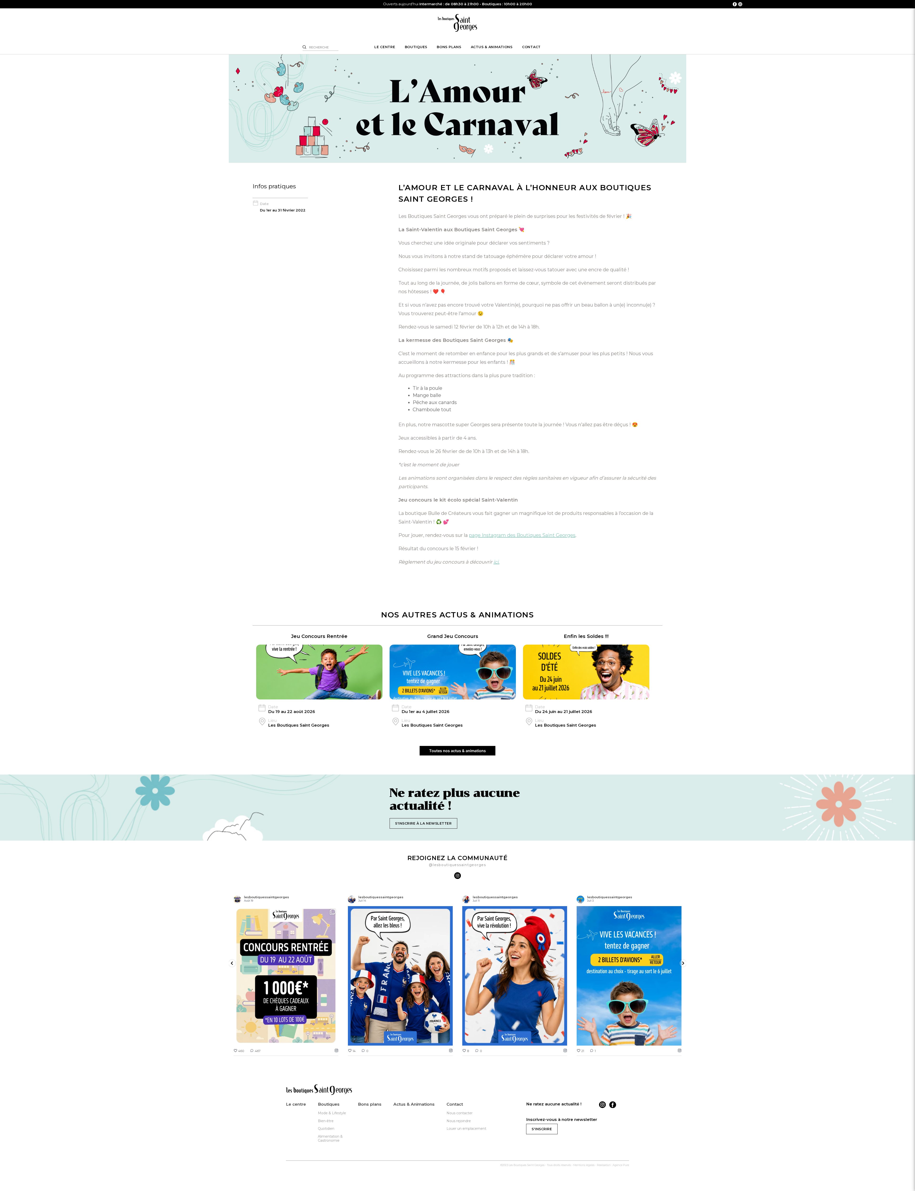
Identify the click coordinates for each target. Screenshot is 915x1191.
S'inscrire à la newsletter (423, 823)
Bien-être (326, 1121)
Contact (531, 47)
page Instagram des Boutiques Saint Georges (522, 535)
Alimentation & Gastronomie (330, 1138)
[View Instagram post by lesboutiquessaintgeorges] (333, 1040)
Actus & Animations (492, 47)
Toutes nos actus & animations (457, 750)
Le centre (384, 47)
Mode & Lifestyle (332, 1113)
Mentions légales (584, 1165)
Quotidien (326, 1128)
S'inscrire (542, 1129)
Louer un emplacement (466, 1128)
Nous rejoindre (459, 1121)
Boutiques (416, 47)
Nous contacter (460, 1113)
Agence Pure (621, 1165)
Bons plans (449, 47)
